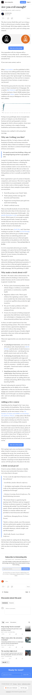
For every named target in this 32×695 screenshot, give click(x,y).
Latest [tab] (7, 622)
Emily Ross (17, 229)
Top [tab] (3, 622)
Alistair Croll (8, 13)
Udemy (12, 94)
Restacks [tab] (11, 603)
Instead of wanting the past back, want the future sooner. (11, 629)
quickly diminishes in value (9, 215)
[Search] (29, 622)
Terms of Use (23, 572)
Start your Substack (12, 688)
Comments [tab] (5, 603)
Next (27, 592)
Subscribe (23, 2)
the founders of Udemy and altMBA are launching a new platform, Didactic (15, 413)
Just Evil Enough (24, 232)
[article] (16, 630)
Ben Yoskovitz (11, 90)
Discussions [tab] (13, 622)
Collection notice (26, 684)
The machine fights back (9, 651)
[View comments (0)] (8, 18)
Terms (19, 684)
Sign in (28, 2)
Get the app (24, 688)
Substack (8, 691)
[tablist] (8, 602)
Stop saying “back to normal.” (11, 627)
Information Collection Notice (17, 574)
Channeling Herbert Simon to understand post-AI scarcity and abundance (12, 642)
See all (4, 662)
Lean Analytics (9, 70)
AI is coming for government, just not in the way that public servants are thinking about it (12, 653)
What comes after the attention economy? (11, 639)
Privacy (15, 684)
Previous (6, 592)
